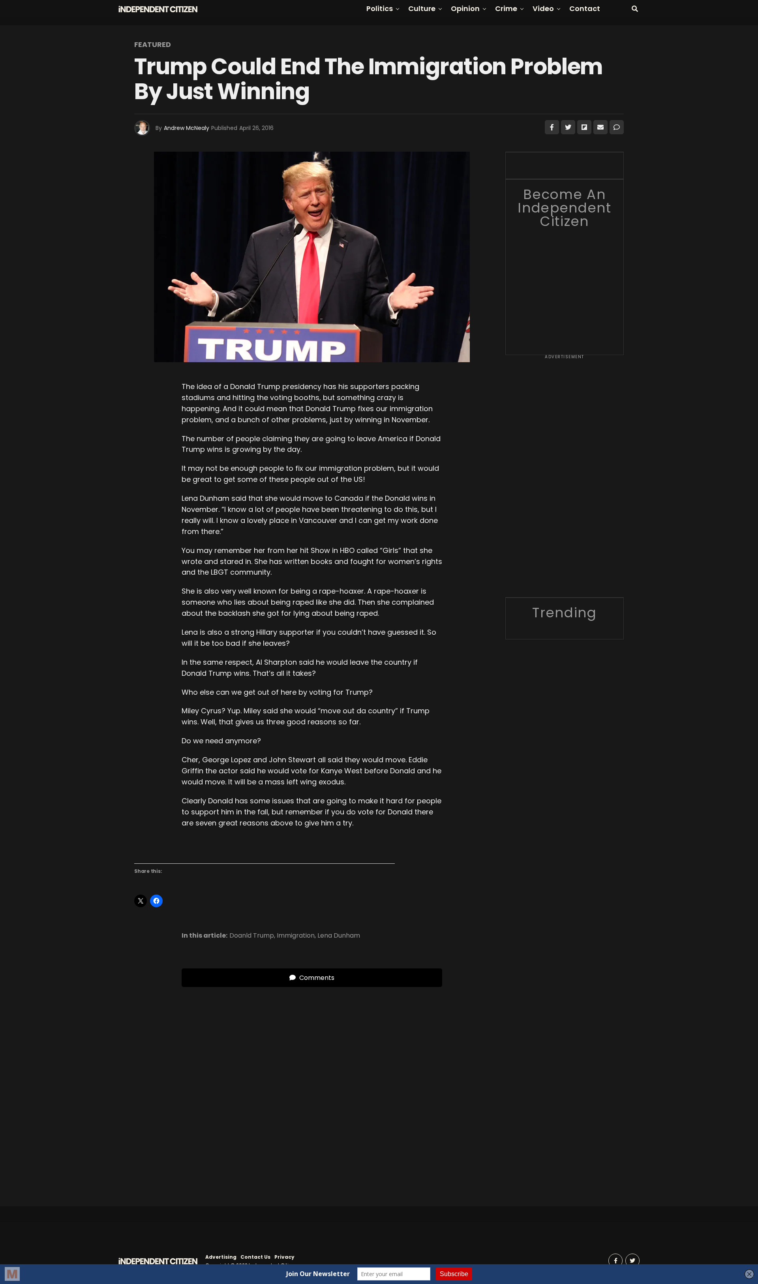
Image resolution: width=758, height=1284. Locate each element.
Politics (379, 8)
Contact (584, 8)
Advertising (220, 1257)
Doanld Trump (251, 935)
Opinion (465, 8)
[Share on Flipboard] (584, 127)
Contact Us (255, 1257)
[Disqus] (312, 1085)
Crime (506, 8)
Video (543, 8)
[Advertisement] (564, 478)
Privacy (284, 1257)
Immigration (296, 935)
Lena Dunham (338, 935)
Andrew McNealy (186, 128)
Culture (421, 8)
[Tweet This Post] (568, 127)
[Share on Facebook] (552, 127)
